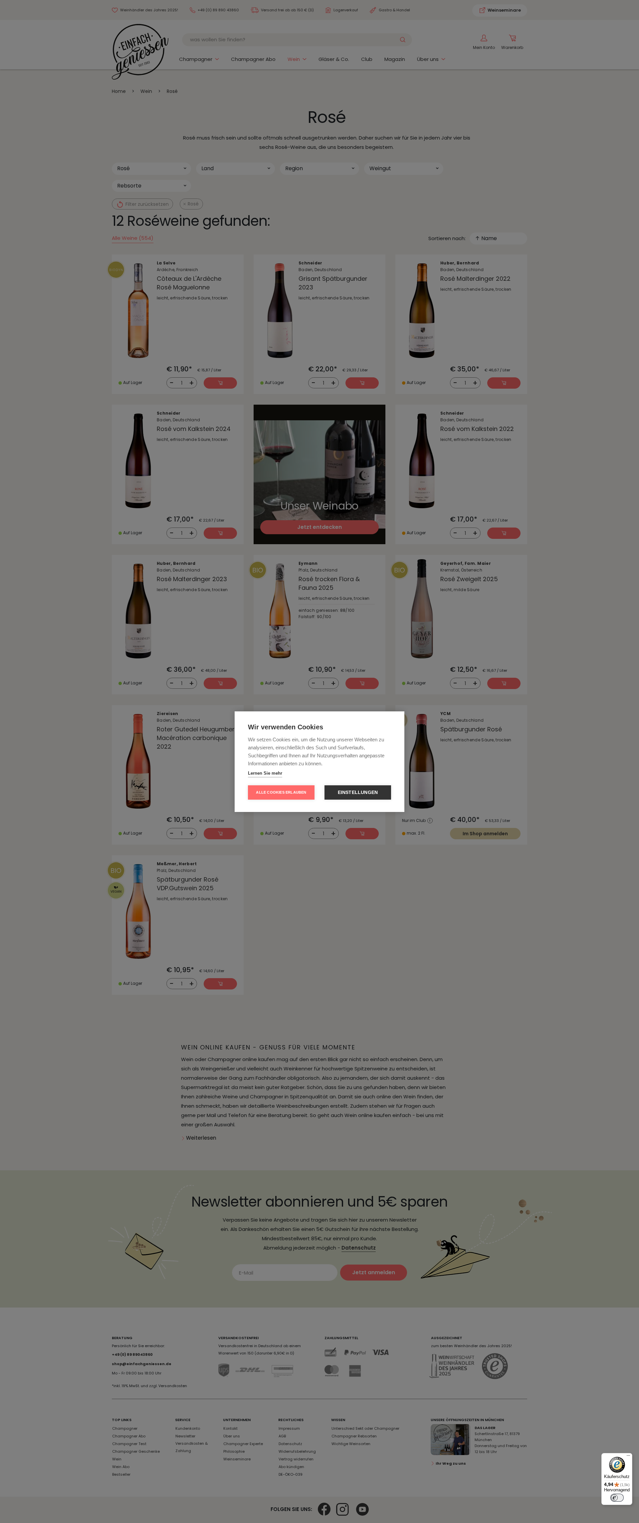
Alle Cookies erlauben (281, 792)
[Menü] (628, 1457)
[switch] (617, 1498)
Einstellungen (358, 792)
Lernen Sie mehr (265, 773)
